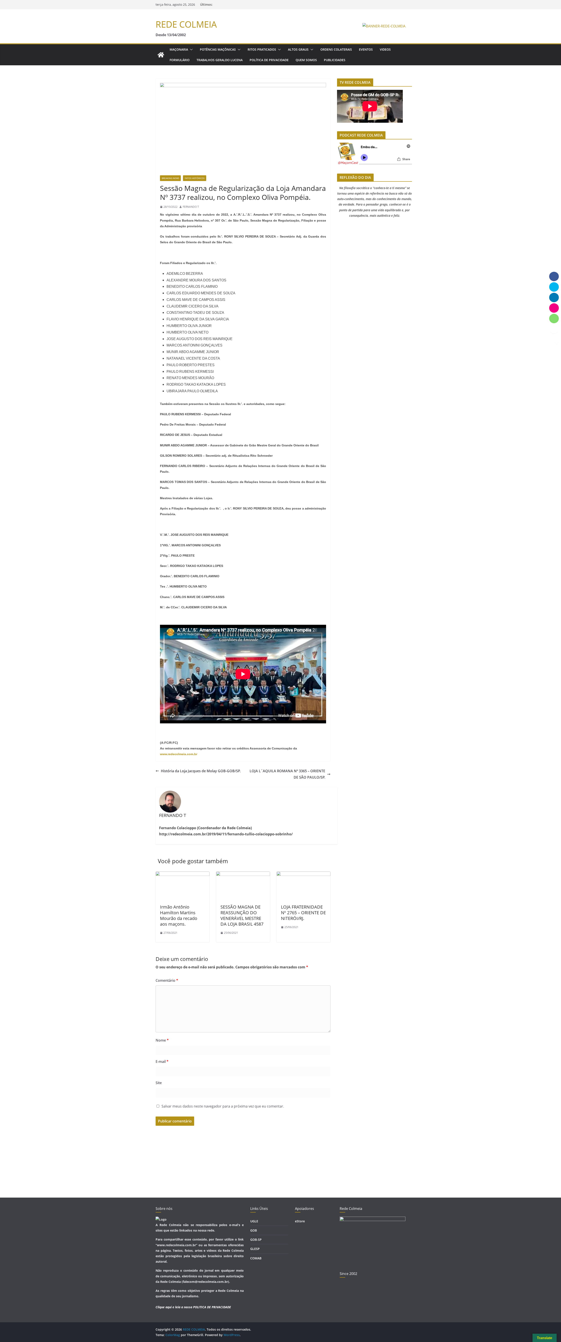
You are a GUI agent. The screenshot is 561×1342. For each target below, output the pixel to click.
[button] (190, 49)
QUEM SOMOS (306, 60)
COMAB (255, 1258)
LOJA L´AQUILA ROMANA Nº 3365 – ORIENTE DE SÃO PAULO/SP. (287, 774)
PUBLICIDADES (334, 60)
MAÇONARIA (179, 49)
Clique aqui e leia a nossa (174, 1307)
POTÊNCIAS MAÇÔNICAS (218, 49)
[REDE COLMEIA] (161, 55)
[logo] (161, 1219)
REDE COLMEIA (186, 24)
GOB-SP (256, 1239)
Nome (162, 1040)
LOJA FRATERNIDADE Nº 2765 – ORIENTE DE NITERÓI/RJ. (303, 912)
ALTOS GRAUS (298, 49)
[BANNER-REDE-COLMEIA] (383, 26)
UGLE (254, 1221)
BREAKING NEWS (170, 178)
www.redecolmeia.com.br (178, 754)
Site (159, 1082)
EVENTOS (366, 49)
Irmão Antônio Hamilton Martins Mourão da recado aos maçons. (178, 915)
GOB (253, 1230)
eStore (300, 1221)
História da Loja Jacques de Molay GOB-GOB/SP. (201, 771)
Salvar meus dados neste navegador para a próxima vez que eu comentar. (223, 1106)
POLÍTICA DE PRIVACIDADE (269, 60)
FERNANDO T (191, 207)
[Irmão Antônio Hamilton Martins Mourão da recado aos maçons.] (182, 874)
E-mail (162, 1061)
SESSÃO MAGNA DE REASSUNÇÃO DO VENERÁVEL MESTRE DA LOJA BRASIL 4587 (241, 915)
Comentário (167, 980)
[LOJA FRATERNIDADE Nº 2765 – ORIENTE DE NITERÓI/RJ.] (303, 874)
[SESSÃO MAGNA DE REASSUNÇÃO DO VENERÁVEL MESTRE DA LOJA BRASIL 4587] (243, 874)
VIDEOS (385, 49)
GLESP (255, 1249)
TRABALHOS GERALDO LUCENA (220, 60)
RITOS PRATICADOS (262, 49)
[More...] (554, 329)
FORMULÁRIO (180, 60)
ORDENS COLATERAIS (336, 49)
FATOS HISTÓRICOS (194, 178)
